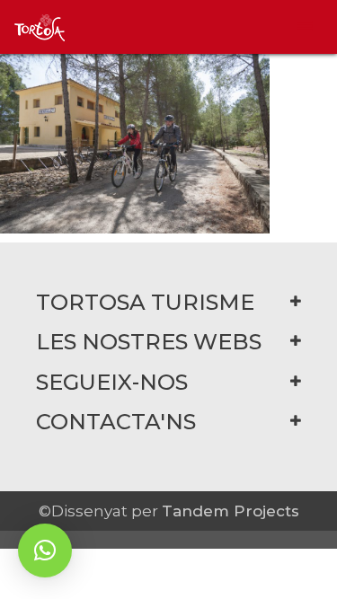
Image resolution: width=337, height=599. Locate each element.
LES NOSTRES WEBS (149, 342)
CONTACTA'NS (116, 422)
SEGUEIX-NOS (112, 382)
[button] (45, 550)
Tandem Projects (230, 511)
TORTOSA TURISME (145, 302)
